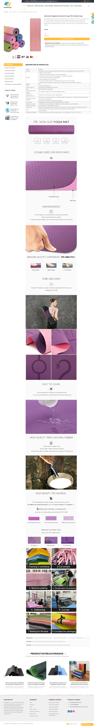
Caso (71, 6)
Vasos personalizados (9, 73)
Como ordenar (49, 6)
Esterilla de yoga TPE (13, 12)
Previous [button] (5, 676)
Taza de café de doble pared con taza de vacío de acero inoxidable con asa (48, 641)
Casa (31, 702)
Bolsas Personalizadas (9, 76)
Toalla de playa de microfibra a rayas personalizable (14, 118)
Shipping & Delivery (34, 716)
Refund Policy (33, 714)
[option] (23, 34)
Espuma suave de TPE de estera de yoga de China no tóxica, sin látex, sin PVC (36, 683)
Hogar (24, 6)
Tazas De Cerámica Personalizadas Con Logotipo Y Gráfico (14, 96)
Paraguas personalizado (10, 68)
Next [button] (88, 676)
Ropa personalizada (9, 79)
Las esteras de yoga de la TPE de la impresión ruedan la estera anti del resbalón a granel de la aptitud (57, 683)
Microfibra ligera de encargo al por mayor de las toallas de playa (14, 111)
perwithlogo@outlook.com (51, 1)
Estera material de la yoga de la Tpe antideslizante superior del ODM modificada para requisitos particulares (14, 683)
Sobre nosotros (39, 6)
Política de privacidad (34, 711)
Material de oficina (9, 81)
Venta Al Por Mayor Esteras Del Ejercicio (76, 638)
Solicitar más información (67, 39)
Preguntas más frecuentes (61, 6)
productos (32, 705)
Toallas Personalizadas (10, 70)
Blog (31, 707)
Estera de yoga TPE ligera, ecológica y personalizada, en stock (79, 683)
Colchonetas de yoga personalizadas (13, 84)
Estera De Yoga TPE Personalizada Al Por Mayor (43, 638)
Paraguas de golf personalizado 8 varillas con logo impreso (14, 103)
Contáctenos (78, 6)
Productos (30, 6)
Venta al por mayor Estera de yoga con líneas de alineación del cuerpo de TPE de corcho (51, 645)
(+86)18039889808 (74, 704)
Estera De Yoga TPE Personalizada (60, 638)
